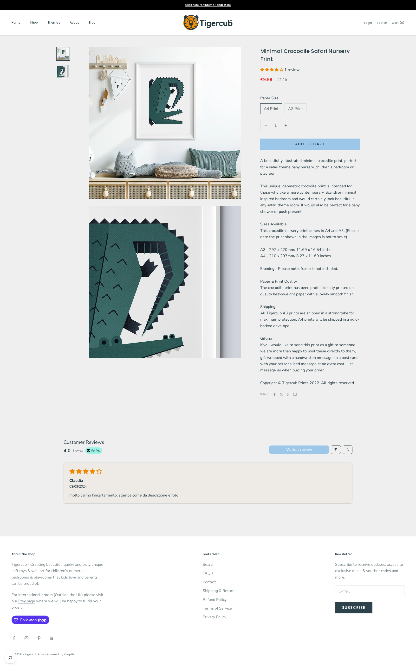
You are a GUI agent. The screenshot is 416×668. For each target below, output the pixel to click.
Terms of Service (217, 608)
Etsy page (26, 601)
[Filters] (336, 449)
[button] (272, 69)
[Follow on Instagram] (26, 638)
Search (208, 564)
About (74, 22)
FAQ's (208, 573)
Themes (53, 22)
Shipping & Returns (219, 590)
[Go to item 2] (63, 71)
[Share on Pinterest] (288, 394)
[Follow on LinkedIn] (51, 638)
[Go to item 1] (63, 54)
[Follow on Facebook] (14, 638)
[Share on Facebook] (275, 394)
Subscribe (353, 607)
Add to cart (310, 143)
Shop (34, 22)
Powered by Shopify (61, 654)
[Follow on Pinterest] (39, 638)
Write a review (299, 449)
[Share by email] (295, 394)
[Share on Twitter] (281, 394)
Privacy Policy (214, 617)
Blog (92, 22)
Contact (209, 582)
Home (16, 22)
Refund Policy (215, 599)
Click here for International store (208, 5)
